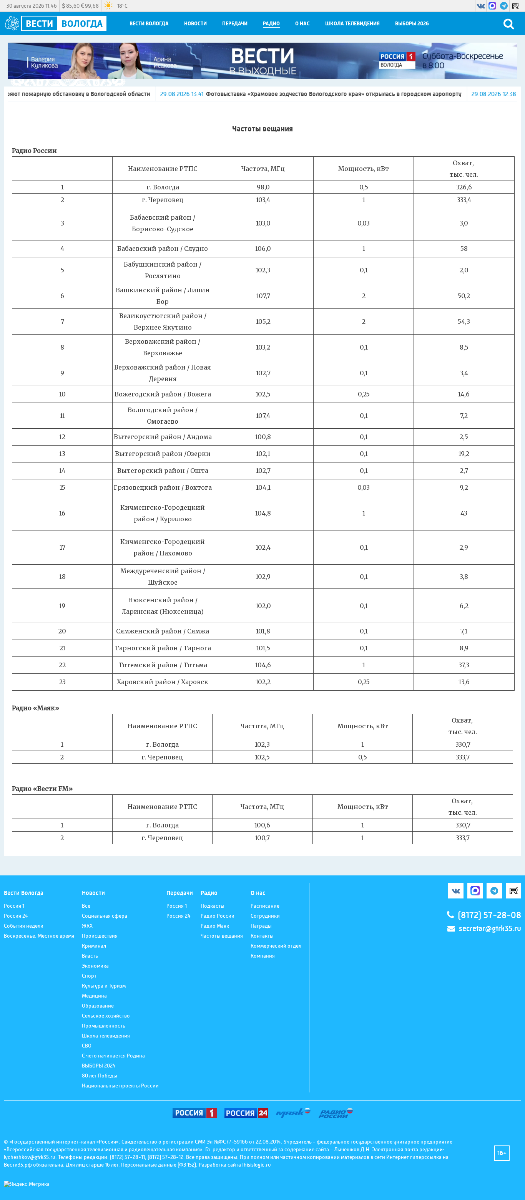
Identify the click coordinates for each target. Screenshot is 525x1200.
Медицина (94, 996)
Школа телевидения (352, 23)
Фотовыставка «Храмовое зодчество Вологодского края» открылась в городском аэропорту (290, 94)
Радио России (217, 916)
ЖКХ (87, 926)
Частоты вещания (222, 936)
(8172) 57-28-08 (489, 915)
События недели (23, 926)
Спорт (89, 976)
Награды (261, 926)
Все (86, 906)
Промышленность (103, 1026)
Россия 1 (14, 906)
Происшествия (100, 936)
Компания (263, 956)
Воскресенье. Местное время (39, 936)
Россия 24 (16, 916)
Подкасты (212, 906)
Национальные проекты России (120, 1085)
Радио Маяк (215, 926)
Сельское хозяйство (106, 1016)
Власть (90, 956)
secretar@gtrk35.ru (490, 928)
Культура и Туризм (104, 986)
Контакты (262, 936)
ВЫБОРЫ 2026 (412, 23)
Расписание (265, 906)
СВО (86, 1046)
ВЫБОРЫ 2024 (99, 1065)
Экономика (95, 966)
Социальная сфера (104, 916)
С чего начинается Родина (113, 1055)
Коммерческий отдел (276, 946)
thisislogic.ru (256, 1165)
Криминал (94, 946)
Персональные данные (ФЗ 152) (158, 1165)
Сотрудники (265, 916)
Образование (98, 1006)
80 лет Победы (99, 1075)
